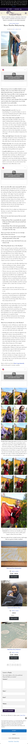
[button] (26, 718)
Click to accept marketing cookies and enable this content (14, 77)
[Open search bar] (1, 13)
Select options (14, 576)
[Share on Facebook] (10, 665)
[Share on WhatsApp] (8, 665)
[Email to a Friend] (15, 665)
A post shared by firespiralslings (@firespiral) (14, 80)
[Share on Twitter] (13, 665)
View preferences (14, 738)
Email (4, 697)
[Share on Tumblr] (20, 665)
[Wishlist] (6, 9)
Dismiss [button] (14, 6)
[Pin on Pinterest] (18, 665)
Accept (14, 730)
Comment (5, 679)
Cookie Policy (10, 741)
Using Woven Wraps (14, 23)
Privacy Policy (16, 741)
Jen (20, 29)
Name (4, 691)
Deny (14, 734)
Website (4, 703)
